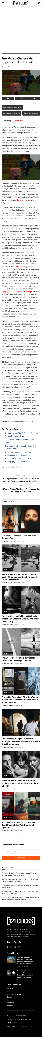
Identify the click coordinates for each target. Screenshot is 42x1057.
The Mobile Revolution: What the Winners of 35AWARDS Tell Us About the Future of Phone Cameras (20, 699)
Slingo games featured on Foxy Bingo (17, 292)
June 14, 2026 (19, 747)
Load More (21, 838)
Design (9, 997)
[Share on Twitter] (21, 98)
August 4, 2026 (19, 624)
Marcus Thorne (8, 705)
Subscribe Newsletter (31, 113)
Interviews (11, 1002)
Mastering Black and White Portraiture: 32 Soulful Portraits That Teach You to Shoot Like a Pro (20, 783)
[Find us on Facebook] (7, 947)
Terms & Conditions (25, 1019)
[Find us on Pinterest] (19, 947)
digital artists (22, 200)
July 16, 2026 (19, 663)
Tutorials (10, 1005)
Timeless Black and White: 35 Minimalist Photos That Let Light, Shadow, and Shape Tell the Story (20, 619)
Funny (9, 1000)
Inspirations (7, 530)
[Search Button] (39, 3)
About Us (10, 1016)
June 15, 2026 (19, 705)
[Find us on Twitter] (11, 947)
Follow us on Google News (12, 107)
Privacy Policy (11, 1019)
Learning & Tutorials (14, 467)
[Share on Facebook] (8, 98)
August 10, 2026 (19, 582)
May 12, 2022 (6, 66)
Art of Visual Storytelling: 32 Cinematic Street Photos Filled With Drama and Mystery (19, 825)
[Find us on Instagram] (15, 947)
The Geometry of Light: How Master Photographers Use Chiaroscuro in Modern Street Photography (21, 741)
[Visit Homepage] (20, 3)
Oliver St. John (8, 541)
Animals (10, 989)
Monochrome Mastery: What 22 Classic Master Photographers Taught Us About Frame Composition (19, 577)
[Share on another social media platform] (34, 98)
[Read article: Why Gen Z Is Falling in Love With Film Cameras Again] (21, 519)
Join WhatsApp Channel (11, 113)
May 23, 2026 (18, 789)
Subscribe (21, 858)
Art (8, 991)
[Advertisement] (21, 29)
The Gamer (19, 267)
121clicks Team (18, 121)
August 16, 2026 (19, 541)
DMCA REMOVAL (21, 1016)
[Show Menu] (3, 3)
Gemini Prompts (12, 1022)
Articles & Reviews (14, 994)
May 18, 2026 (18, 830)
